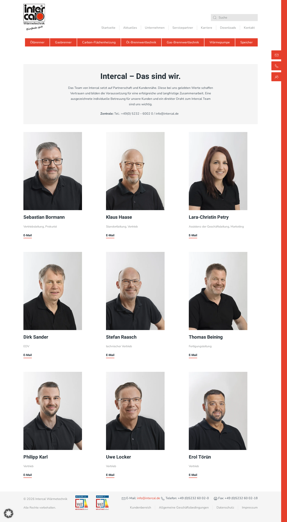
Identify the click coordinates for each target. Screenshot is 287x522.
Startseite (108, 28)
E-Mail (27, 235)
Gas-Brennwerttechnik (183, 42)
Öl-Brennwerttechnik (141, 42)
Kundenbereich (140, 507)
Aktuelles (130, 28)
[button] (8, 513)
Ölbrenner (37, 42)
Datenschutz (225, 507)
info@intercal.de (148, 498)
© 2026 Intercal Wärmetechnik (45, 499)
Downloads (228, 28)
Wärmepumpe (219, 42)
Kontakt (249, 28)
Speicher (246, 42)
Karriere (206, 28)
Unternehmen (155, 28)
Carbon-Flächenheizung (99, 42)
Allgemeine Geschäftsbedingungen (184, 507)
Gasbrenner (63, 42)
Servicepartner (182, 28)
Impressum (250, 507)
